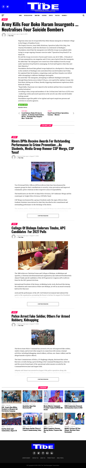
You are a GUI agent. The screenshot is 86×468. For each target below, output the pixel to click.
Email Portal (60, 458)
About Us (42, 458)
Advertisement (26, 458)
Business (64, 15)
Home (20, 15)
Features (44, 15)
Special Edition (28, 15)
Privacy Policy (51, 458)
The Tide (10, 35)
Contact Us (35, 458)
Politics (57, 15)
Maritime (37, 15)
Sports (51, 15)
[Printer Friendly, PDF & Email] (23, 104)
